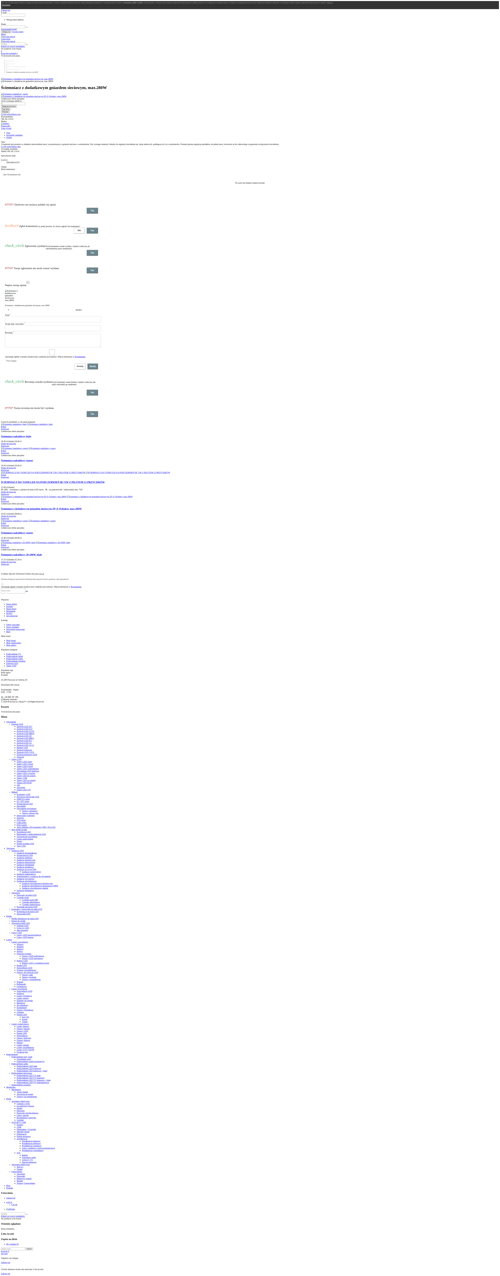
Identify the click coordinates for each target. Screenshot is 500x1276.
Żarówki (20, 818)
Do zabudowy (22, 1005)
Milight (14, 792)
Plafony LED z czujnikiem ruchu (35, 963)
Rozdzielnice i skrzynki (26, 1118)
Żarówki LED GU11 (25, 745)
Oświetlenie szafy (24, 1059)
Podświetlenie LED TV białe (29, 1075)
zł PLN (9, 1202)
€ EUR (14, 1205)
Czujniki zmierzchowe (31, 904)
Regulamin (10, 611)
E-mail (4, 12)
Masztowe (21, 1003)
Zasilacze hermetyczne (26, 860)
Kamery (20, 1125)
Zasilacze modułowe (25, 867)
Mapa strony (11, 609)
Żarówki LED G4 (24, 743)
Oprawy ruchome (29, 977)
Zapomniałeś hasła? (9, 29)
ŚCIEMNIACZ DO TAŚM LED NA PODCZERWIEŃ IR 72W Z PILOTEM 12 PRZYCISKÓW (53, 482)
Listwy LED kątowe (25, 937)
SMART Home (23, 1132)
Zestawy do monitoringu (27, 1097)
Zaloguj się (6, 32)
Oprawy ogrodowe (30, 811)
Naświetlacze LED (24, 968)
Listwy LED (16, 933)
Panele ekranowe (24, 1136)
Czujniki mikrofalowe (31, 902)
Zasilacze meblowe (24, 858)
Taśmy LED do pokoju (26, 776)
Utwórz (29, 1249)
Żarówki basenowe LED (27, 755)
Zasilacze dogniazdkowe (27, 853)
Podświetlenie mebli (14, 656)
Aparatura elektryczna (20, 1101)
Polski (12, 1209)
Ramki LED (22, 965)
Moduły (20, 1181)
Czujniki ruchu (23, 897)
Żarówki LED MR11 (25, 738)
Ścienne (20, 982)
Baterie (25, 1155)
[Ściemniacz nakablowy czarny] (250, 94)
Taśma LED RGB (24, 783)
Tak (92, 211)
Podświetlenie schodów (16, 661)
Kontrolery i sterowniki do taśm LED (26, 909)
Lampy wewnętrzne (19, 942)
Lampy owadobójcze (25, 1047)
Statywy (20, 1167)
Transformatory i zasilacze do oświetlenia (34, 876)
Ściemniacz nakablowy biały (16, 436)
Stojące (20, 951)
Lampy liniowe (23, 1026)
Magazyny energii (24, 1178)
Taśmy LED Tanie (24, 762)
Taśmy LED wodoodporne (28, 769)
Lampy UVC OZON (25, 1050)
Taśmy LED (11, 666)
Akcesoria (21, 787)
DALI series (22, 825)
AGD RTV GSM (18, 1122)
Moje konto (11, 640)
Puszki (19, 1108)
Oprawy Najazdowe (25, 1010)
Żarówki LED (12, 663)
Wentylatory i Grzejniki (26, 1129)
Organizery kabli (29, 1157)
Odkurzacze (22, 1134)
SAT (18, 1153)
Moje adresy (11, 645)
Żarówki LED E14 (24, 729)
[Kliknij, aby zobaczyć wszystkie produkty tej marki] (5, 124)
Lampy (9, 940)
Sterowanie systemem (26, 815)
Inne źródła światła (19, 830)
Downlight (21, 806)
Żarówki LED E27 (24, 726)
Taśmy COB (22, 778)
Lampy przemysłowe (20, 1024)
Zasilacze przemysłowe (31, 872)
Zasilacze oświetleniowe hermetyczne (37, 883)
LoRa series (21, 822)
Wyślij (93, 366)
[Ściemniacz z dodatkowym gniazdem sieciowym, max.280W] (27, 79)
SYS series (21, 820)
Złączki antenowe (29, 1162)
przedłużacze (22, 1139)
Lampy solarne (23, 1045)
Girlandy (20, 1012)
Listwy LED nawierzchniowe (29, 935)
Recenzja (9, 333)
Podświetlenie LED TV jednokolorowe (33, 1082)
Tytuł (8, 315)
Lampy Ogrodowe (24, 996)
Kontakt (9, 606)
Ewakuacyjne (22, 1052)
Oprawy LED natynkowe (32, 958)
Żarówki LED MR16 (25, 733)
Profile (9, 916)
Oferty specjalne (13, 625)
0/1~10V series (23, 801)
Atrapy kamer (22, 1092)
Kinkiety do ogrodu (25, 1000)
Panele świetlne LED (25, 844)
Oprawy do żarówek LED (27, 972)
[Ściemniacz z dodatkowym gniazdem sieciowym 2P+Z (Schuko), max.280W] (250, 96)
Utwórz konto (17, 32)
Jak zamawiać (12, 616)
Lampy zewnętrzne (19, 989)
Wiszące (20, 944)
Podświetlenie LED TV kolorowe (31, 1078)
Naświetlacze (22, 1036)
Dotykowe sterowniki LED (28, 797)
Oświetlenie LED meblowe (28, 771)
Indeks (4, 151)
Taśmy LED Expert (25, 766)
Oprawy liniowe (23, 1040)
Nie (79, 230)
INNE (8, 1099)
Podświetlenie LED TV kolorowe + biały (34, 1080)
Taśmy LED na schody (26, 780)
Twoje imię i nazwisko (15, 324)
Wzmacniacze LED (25, 804)
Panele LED (22, 1015)
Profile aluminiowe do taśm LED (25, 919)
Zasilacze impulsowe (25, 890)
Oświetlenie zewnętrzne (26, 808)
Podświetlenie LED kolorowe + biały (32, 1071)
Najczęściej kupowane (15, 629)
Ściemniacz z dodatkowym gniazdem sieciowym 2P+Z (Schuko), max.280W (41, 508)
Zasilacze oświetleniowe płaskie (35, 888)
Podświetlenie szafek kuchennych (30, 1061)
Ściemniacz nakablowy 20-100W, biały (21, 554)
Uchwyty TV (27, 1160)
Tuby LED (21, 846)
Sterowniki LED (23, 914)
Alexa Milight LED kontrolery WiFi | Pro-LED (36, 827)
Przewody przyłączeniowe (27, 1113)
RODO (9, 613)
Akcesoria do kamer (25, 1094)
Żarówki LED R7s (24, 740)
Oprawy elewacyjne (30, 813)
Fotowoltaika (16, 1171)
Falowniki (21, 1176)
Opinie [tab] (9, 137)
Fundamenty (22, 1008)
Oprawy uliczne (23, 1029)
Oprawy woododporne (31, 979)
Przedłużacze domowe (31, 1141)
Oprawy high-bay (24, 1038)
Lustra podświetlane (25, 839)
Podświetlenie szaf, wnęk (21, 1057)
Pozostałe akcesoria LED (27, 907)
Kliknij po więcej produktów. (13, 46)
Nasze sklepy (11, 604)
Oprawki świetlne (24, 954)
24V (18, 785)
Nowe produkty (12, 627)
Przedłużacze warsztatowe (32, 1150)
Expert (24, 1019)
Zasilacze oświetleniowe (27, 881)
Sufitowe (20, 993)
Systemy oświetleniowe (26, 970)
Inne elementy (22, 930)
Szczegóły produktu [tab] (14, 135)
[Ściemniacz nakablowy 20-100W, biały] (35, 542)
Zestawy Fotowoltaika (26, 1183)
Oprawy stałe (27, 975)
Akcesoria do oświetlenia (27, 837)
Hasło (3, 24)
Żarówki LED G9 (24, 736)
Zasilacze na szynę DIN (26, 869)
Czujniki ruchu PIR (30, 900)
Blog (8, 632)
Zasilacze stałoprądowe (26, 874)
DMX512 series (23, 799)
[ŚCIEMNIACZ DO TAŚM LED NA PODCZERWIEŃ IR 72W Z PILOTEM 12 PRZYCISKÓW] (85, 472)
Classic (25, 1022)
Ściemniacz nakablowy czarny (17, 460)
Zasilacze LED (17, 851)
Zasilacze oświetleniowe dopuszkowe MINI (40, 886)
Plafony (20, 1043)
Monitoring (10, 1087)
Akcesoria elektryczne (20, 1164)
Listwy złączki (23, 1115)
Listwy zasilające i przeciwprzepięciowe (38, 1148)
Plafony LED (22, 961)
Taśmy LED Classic (25, 764)
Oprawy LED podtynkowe (33, 956)
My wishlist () (12, 1244)
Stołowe (20, 949)
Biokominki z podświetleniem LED (31, 834)
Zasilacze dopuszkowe (26, 862)
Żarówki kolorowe (24, 750)
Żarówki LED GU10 (25, 731)
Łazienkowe (22, 986)
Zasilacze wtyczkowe (25, 879)
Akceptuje (6, 5)
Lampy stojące (23, 998)
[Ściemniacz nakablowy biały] (27, 424)
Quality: (79, 310)
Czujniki (20, 1120)
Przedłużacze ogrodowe (32, 1146)
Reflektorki (21, 984)
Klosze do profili (18, 921)
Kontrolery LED (23, 794)
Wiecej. (330, 3)
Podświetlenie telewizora (21, 1073)
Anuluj (80, 366)
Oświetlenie (11, 722)
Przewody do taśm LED (27, 895)
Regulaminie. (80, 357)
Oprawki (20, 757)
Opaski (20, 1169)
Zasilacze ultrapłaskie (25, 865)
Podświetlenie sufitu (14, 659)
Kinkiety (20, 947)
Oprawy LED (22, 1031)
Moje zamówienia (13, 643)
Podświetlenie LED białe (27, 1066)
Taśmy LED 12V (24, 790)
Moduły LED (22, 748)
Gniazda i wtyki (23, 1104)
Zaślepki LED (22, 926)
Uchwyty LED (23, 928)
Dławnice (21, 1111)
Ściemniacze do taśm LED (28, 911)
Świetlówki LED (24, 832)
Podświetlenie (12, 1054)
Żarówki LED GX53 (25, 752)
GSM (19, 1127)
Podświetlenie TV (13, 654)
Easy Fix (25, 1017)
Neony (19, 841)
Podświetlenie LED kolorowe (29, 1068)
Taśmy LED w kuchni (26, 773)
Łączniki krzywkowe (25, 1106)
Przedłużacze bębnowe (31, 1143)
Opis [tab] (8, 133)
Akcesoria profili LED (20, 923)
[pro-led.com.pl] (8, 37)
